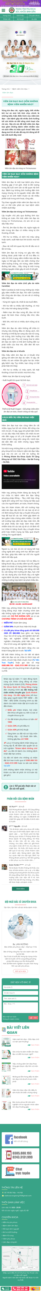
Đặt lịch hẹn (20, 971)
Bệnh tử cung (8, 1235)
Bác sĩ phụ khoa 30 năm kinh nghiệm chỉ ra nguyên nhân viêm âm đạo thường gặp (26, 1104)
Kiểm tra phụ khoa (10, 1222)
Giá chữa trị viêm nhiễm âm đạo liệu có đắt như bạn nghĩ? (25, 1053)
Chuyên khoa (34, 15)
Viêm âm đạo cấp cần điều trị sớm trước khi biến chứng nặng (25, 1091)
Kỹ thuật (20, 19)
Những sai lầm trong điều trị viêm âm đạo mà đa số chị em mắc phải (25, 1078)
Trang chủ (7, 15)
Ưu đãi (34, 19)
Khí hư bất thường (10, 1232)
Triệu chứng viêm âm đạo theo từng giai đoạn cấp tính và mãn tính (25, 1066)
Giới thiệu (20, 15)
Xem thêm (20, 889)
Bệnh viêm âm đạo (19, 89)
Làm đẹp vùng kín (10, 1242)
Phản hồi (6, 19)
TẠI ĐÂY (27, 650)
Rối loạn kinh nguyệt (11, 1229)
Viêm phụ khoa (9, 1239)
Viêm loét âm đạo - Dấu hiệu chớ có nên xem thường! (26, 1040)
